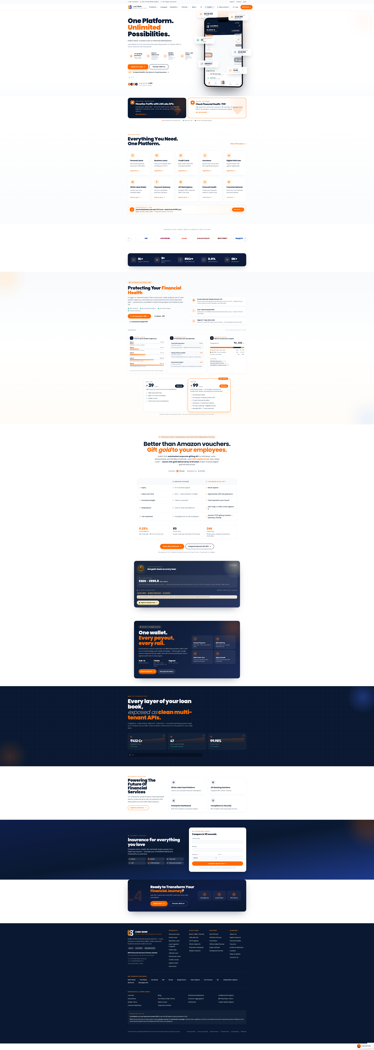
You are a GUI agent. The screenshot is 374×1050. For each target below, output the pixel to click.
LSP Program (194, 947)
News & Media (235, 961)
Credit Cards (174, 966)
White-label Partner (216, 951)
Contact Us (234, 964)
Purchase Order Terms (166, 1005)
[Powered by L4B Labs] (244, 1042)
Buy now (179, 392)
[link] (147, 748)
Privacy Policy (191, 1038)
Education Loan (175, 963)
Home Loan (173, 944)
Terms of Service (203, 1038)
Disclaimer (132, 1005)
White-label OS (194, 951)
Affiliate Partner (215, 944)
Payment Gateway (196, 954)
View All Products (237, 150)
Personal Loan (174, 941)
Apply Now (245, 7)
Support (232, 2)
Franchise (213, 947)
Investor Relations (236, 954)
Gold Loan (173, 956)
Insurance (172, 973)
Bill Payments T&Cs (225, 1005)
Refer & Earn (162, 1009)
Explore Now (134, 204)
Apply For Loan (137, 70)
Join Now (230, 204)
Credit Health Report (226, 1009)
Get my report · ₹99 (139, 323)
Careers (238, 2)
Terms (234, 572)
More (194, 7)
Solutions (173, 7)
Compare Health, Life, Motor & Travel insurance (148, 76)
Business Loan (174, 947)
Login (244, 2)
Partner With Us (159, 70)
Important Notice (164, 1012)
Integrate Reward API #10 (198, 553)
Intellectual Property (226, 1002)
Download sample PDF (139, 328)
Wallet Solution (195, 957)
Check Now (206, 204)
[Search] (201, 7)
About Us (233, 941)
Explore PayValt (146, 678)
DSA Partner (213, 941)
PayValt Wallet (235, 947)
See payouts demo (166, 678)
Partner (184, 7)
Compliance (235, 1038)
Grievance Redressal (196, 1002)
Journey (131, 1002)
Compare (163, 7)
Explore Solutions (137, 814)
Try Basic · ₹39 (159, 323)
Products (152, 7)
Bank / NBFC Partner (196, 941)
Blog (159, 1002)
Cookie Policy (225, 1038)
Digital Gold (173, 970)
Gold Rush (192, 1009)
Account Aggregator (196, 1005)
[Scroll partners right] (245, 245)
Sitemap (243, 1038)
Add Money (236, 59)
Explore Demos (235, 944)
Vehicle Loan (173, 960)
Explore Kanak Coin (148, 609)
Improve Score (224, 45)
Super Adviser (214, 954)
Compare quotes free (216, 870)
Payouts (233, 951)
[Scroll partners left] (129, 245)
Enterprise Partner (216, 957)
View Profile (236, 30)
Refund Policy (214, 1038)
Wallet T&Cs (132, 1009)
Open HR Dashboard (171, 553)
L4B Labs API (193, 944)
